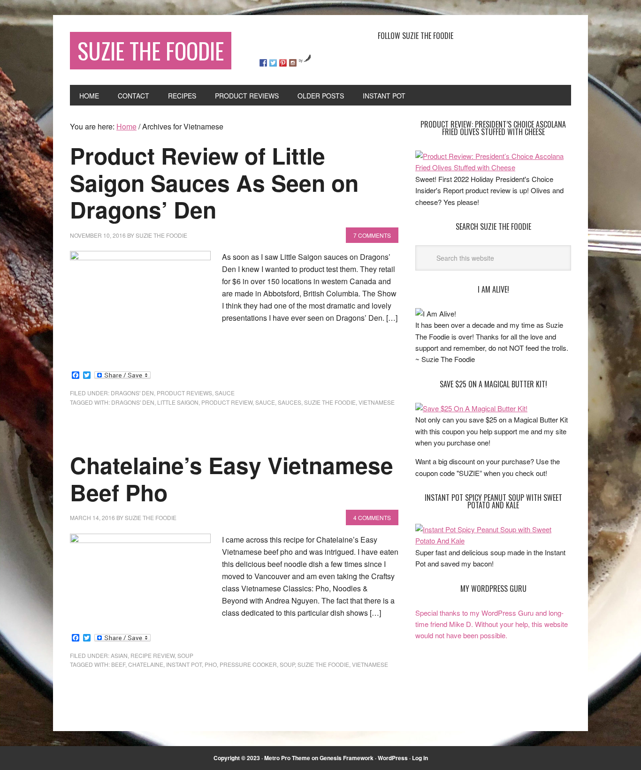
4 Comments (372, 517)
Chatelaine (145, 664)
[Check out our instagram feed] (293, 63)
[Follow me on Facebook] (263, 63)
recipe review (152, 655)
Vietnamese (377, 402)
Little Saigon (177, 402)
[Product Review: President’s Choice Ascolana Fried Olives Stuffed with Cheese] (493, 167)
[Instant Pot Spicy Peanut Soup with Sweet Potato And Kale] (493, 540)
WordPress (393, 758)
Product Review (226, 402)
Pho (211, 664)
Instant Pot (184, 664)
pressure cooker (248, 664)
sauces (289, 402)
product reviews (184, 393)
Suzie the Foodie (330, 402)
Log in (420, 758)
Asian (119, 655)
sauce (225, 393)
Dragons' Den (132, 393)
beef (118, 664)
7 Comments (372, 235)
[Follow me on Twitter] (273, 63)
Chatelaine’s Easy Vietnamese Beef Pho (231, 478)
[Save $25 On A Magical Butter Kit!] (471, 408)
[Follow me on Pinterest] (283, 63)
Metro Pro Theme (287, 758)
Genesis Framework (347, 758)
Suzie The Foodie (150, 50)
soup (185, 655)
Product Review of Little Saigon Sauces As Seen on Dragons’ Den (214, 182)
